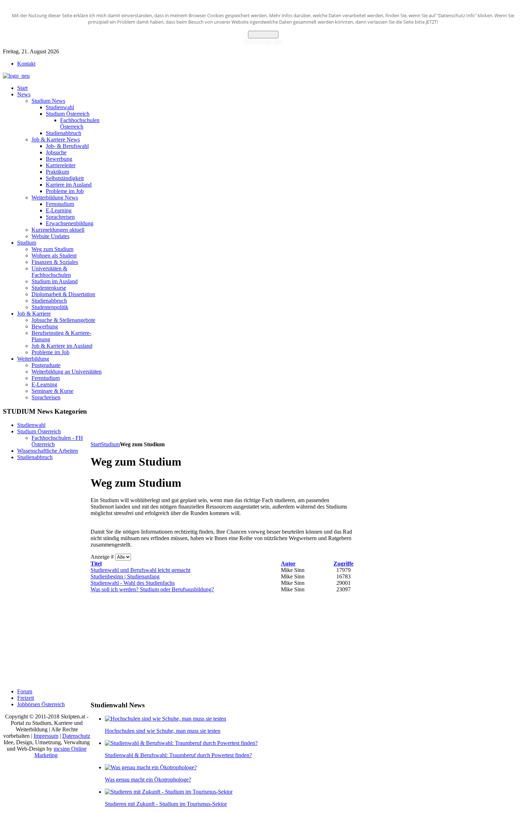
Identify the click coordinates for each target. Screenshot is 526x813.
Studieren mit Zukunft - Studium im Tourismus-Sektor (166, 804)
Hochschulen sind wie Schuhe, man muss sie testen (162, 731)
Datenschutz (76, 736)
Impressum (46, 736)
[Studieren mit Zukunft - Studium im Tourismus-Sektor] (169, 792)
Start (96, 444)
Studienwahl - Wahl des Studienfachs (133, 583)
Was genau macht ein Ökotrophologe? (148, 779)
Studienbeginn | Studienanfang (125, 576)
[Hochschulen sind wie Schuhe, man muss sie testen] (165, 719)
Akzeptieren (263, 34)
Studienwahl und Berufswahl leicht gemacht (140, 570)
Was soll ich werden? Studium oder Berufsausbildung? (152, 589)
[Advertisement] (221, 424)
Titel (96, 564)
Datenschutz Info (263, 41)
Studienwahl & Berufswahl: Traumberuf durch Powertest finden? (178, 755)
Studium (110, 444)
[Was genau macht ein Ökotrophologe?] (151, 767)
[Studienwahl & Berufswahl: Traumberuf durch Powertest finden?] (181, 743)
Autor (288, 564)
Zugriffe (343, 564)
